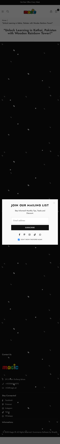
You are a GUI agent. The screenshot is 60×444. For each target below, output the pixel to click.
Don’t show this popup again (31, 240)
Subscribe (30, 227)
